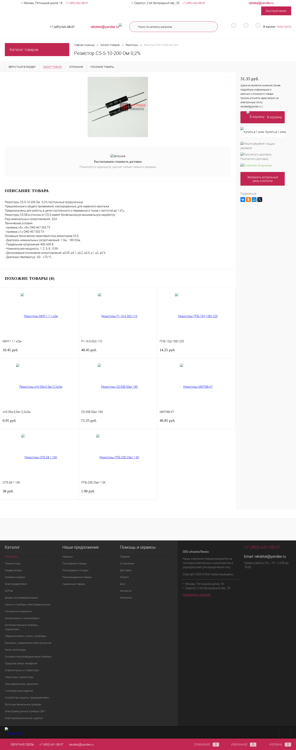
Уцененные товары (73, 583)
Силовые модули (15, 577)
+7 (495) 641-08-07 (51, 744)
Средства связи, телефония (21, 663)
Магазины (126, 597)
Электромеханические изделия (24, 718)
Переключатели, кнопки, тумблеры (26, 636)
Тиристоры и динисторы (19, 677)
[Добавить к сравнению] (226, 89)
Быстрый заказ (276, 10)
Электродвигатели (16, 583)
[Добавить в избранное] (226, 80)
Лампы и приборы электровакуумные (27, 604)
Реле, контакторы (15, 649)
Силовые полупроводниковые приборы (28, 656)
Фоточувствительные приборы (23, 704)
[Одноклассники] (248, 199)
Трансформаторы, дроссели (21, 683)
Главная (124, 556)
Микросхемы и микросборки (22, 618)
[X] (259, 199)
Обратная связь (22, 744)
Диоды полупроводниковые (21, 597)
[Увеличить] (117, 107)
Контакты (126, 590)
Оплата (124, 577)
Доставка (125, 570)
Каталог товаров (24, 49)
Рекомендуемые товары (77, 577)
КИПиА (9, 590)
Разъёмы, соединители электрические (28, 642)
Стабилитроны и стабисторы (22, 670)
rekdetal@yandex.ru (270, 556)
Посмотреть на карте (196, 594)
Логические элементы (18, 611)
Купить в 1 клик (275, 132)
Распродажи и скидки (75, 570)
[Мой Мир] (254, 199)
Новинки (67, 556)
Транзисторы (13, 563)
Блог (122, 583)
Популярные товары (74, 563)
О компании (127, 563)
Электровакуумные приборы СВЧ (25, 711)
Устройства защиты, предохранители (27, 697)
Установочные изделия (19, 690)
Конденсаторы (13, 570)
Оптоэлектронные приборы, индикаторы (21, 627)
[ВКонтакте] (242, 199)
